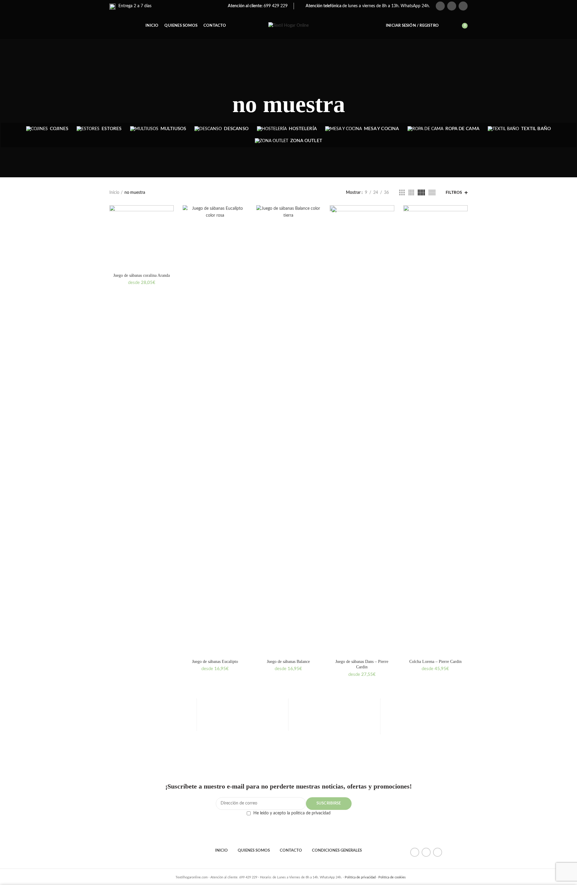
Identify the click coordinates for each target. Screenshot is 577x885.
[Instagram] (463, 6)
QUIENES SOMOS (254, 851)
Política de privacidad (360, 877)
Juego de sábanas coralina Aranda (141, 275)
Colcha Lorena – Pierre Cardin (435, 661)
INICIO (221, 851)
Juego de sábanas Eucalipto (215, 661)
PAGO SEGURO (242, 727)
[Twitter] (451, 6)
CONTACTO (291, 851)
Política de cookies (392, 877)
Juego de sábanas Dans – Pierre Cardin (361, 664)
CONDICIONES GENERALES (337, 851)
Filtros (454, 193)
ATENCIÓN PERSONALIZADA (426, 727)
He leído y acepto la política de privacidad (292, 813)
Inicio (114, 193)
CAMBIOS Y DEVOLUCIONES (334, 729)
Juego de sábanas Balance (288, 661)
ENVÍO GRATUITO (150, 727)
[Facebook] (440, 6)
